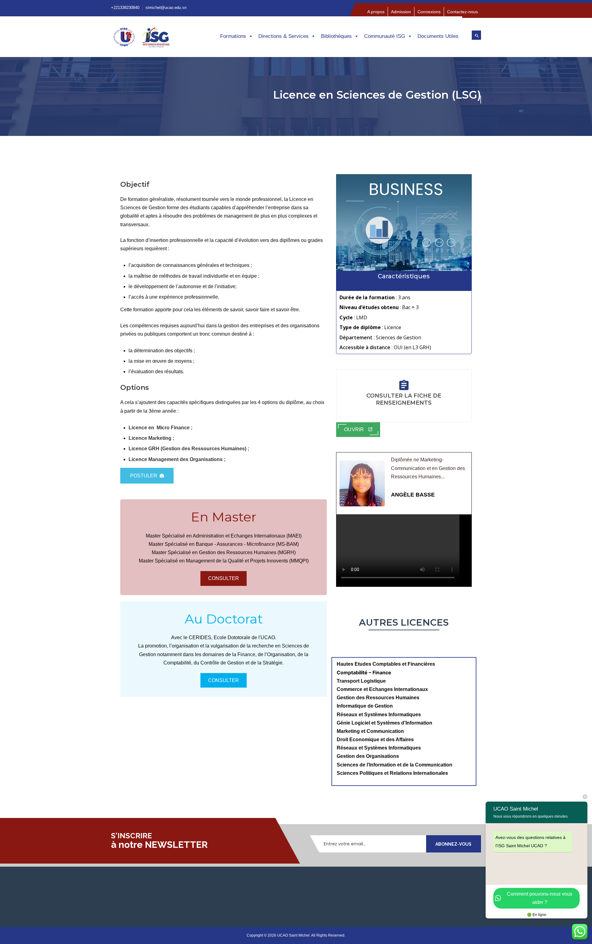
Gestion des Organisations (368, 756)
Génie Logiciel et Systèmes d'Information (384, 722)
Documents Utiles (437, 36)
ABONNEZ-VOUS (453, 844)
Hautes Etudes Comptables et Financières (386, 664)
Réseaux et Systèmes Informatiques (379, 714)
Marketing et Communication (370, 731)
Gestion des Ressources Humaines (378, 697)
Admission (401, 11)
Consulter (223, 578)
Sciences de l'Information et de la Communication (394, 764)
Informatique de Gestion (365, 706)
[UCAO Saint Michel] (154, 39)
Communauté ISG (384, 36)
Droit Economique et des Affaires (375, 739)
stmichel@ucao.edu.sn (166, 7)
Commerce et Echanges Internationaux (382, 689)
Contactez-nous (462, 11)
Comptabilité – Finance (364, 672)
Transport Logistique (361, 681)
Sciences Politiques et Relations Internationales (392, 773)
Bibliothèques (336, 36)
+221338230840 (125, 7)
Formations (233, 36)
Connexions (429, 11)
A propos (375, 11)
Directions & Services (283, 36)
